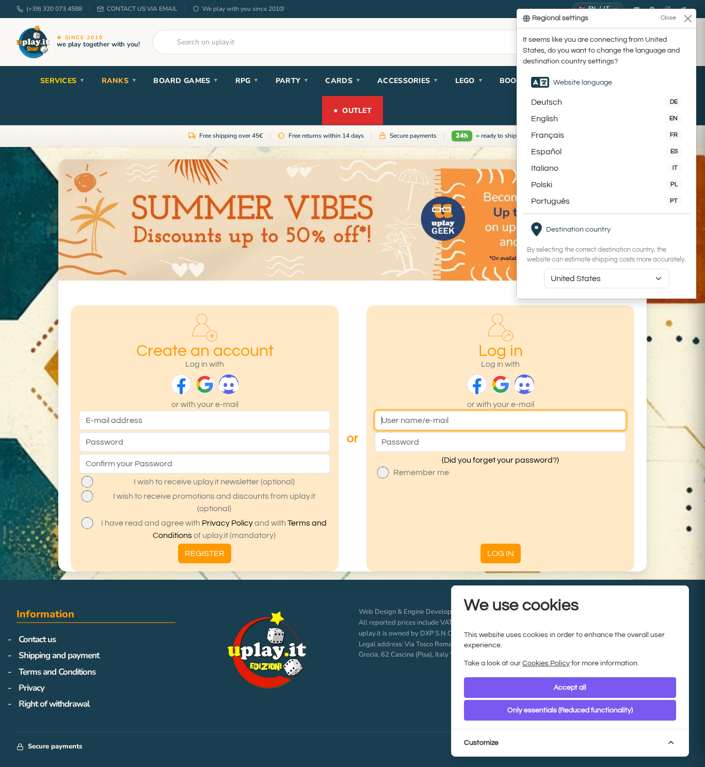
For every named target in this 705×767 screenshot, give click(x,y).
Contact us (37, 639)
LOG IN (500, 553)
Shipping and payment (59, 655)
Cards (343, 81)
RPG (247, 81)
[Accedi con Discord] (228, 384)
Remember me (421, 472)
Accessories (407, 81)
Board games (185, 81)
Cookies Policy (546, 663)
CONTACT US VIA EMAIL (142, 9)
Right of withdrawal (54, 704)
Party (292, 81)
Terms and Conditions (57, 672)
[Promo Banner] (352, 220)
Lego (469, 81)
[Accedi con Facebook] (181, 384)
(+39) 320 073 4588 (54, 9)
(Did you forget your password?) (500, 460)
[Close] (687, 18)
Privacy (31, 688)
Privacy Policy (227, 523)
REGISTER (205, 553)
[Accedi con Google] (205, 384)
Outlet (352, 110)
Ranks (119, 81)
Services (62, 81)
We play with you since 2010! (243, 9)
